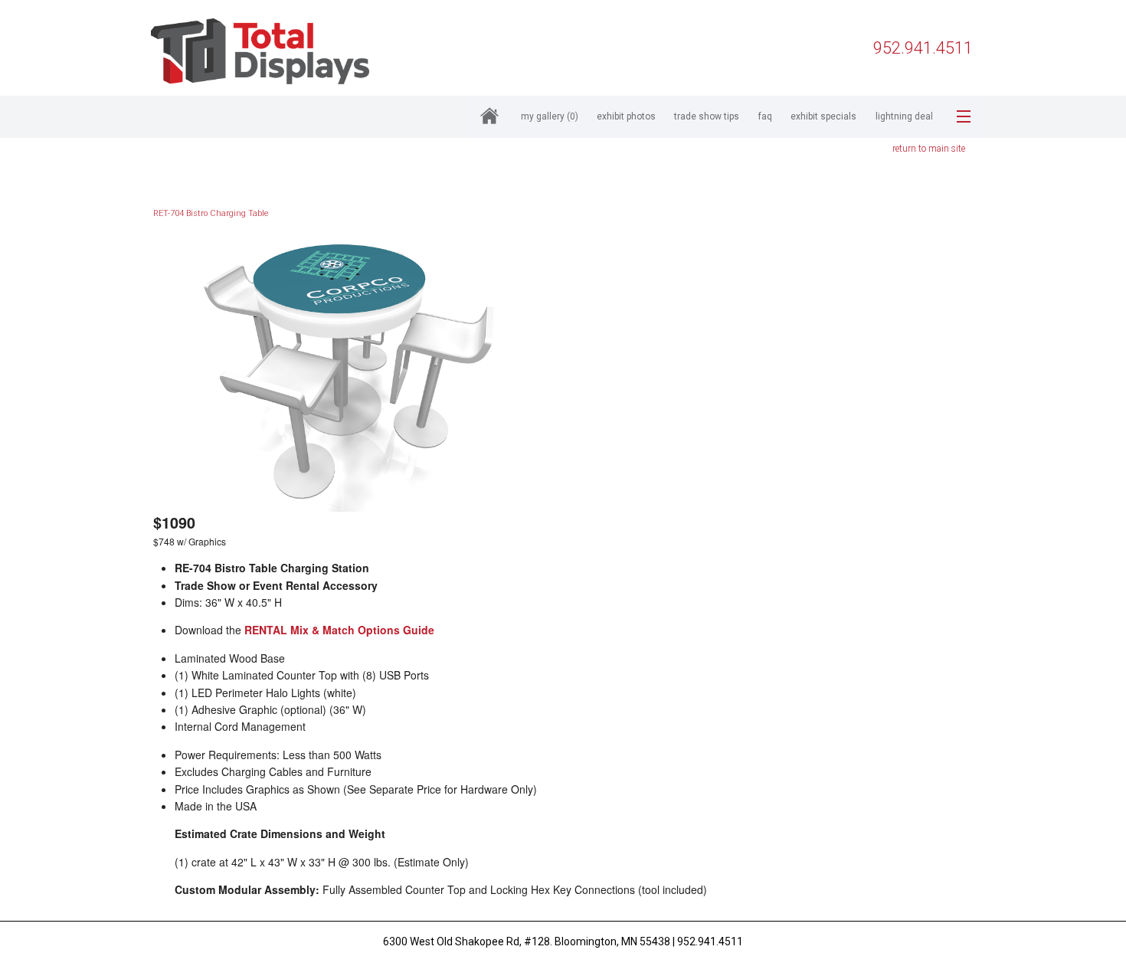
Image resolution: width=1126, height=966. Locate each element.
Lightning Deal (904, 116)
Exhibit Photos (626, 116)
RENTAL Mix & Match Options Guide (339, 629)
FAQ (765, 116)
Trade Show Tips (706, 116)
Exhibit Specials (823, 116)
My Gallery (549, 116)
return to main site (928, 148)
